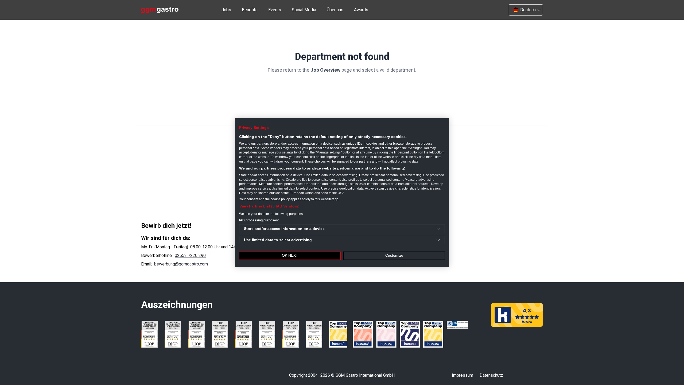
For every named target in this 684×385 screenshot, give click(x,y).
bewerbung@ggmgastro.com (181, 264)
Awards (361, 9)
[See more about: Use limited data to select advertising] (438, 240)
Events (274, 9)
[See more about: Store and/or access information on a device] (438, 229)
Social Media (304, 9)
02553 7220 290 (190, 255)
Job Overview (325, 70)
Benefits (250, 9)
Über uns (335, 9)
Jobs (226, 9)
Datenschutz (491, 375)
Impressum (462, 375)
